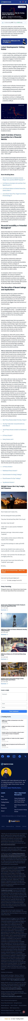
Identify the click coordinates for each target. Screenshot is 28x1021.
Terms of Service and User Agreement (9, 1000)
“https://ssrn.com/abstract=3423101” (11, 996)
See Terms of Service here (8, 844)
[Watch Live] (23, 2)
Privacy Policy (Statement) (7, 1003)
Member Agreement (5, 1005)
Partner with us (10, 826)
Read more (3, 610)
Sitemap (21, 1012)
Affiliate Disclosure (5, 1008)
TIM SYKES (4, 16)
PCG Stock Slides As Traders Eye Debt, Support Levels (13, 739)
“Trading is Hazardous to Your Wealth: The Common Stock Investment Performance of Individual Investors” (13, 855)
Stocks (3, 805)
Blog (2, 796)
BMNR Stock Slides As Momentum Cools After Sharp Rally (12, 721)
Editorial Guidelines (23, 1005)
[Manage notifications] (24, 1012)
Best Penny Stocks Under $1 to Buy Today (14, 420)
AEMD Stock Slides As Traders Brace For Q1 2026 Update (13, 727)
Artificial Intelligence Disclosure (7, 1010)
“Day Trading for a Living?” (17, 979)
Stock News (4, 799)
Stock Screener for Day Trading (11, 478)
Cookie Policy (18, 1010)
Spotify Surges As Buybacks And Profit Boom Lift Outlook (13, 745)
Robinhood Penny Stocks (9, 470)
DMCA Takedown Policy (14, 1008)
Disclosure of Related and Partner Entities (10, 1012)
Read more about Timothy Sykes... (11, 788)
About (2, 811)
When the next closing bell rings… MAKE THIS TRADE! (13, 571)
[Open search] (20, 2)
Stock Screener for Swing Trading (12, 474)
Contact (24, 826)
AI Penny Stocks (7, 435)
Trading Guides (5, 802)
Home (3, 826)
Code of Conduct (14, 1005)
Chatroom (18, 826)
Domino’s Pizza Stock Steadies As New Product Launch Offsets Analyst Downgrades (13, 733)
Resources (4, 808)
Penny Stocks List (7, 439)
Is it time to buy (9, 22)
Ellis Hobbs (21, 17)
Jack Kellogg (10, 17)
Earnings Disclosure (18, 1003)
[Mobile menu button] (25, 2)
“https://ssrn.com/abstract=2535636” (11, 989)
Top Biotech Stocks (8, 482)
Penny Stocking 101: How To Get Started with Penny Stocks (19, 800)
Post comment (14, 711)
